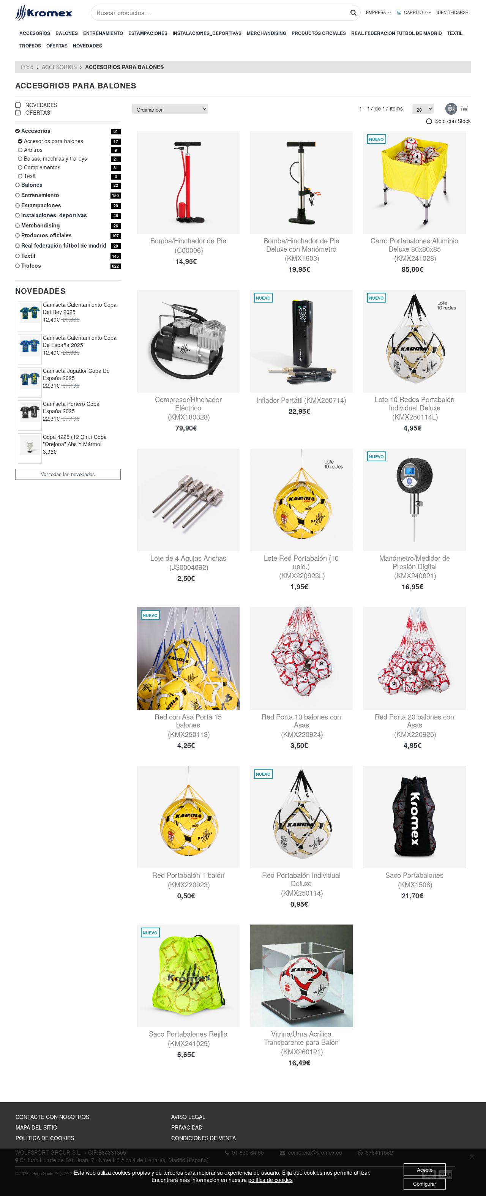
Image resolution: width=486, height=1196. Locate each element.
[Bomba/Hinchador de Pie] (188, 182)
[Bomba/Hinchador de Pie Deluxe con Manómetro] (301, 182)
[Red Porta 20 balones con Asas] (414, 658)
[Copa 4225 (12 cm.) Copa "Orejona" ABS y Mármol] (30, 445)
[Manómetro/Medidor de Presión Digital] (414, 500)
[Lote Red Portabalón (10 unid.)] (301, 500)
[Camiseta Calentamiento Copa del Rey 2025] (30, 313)
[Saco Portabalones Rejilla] (188, 976)
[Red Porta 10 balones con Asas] (301, 658)
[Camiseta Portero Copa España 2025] (30, 412)
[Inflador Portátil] (301, 341)
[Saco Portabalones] (414, 817)
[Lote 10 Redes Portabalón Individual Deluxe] (414, 341)
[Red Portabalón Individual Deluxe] (301, 817)
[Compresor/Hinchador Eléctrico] (188, 341)
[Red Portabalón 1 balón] (188, 817)
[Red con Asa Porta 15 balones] (188, 658)
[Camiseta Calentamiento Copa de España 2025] (30, 346)
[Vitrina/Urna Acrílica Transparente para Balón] (301, 976)
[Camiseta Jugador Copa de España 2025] (30, 379)
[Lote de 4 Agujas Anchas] (188, 500)
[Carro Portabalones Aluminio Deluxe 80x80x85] (414, 182)
